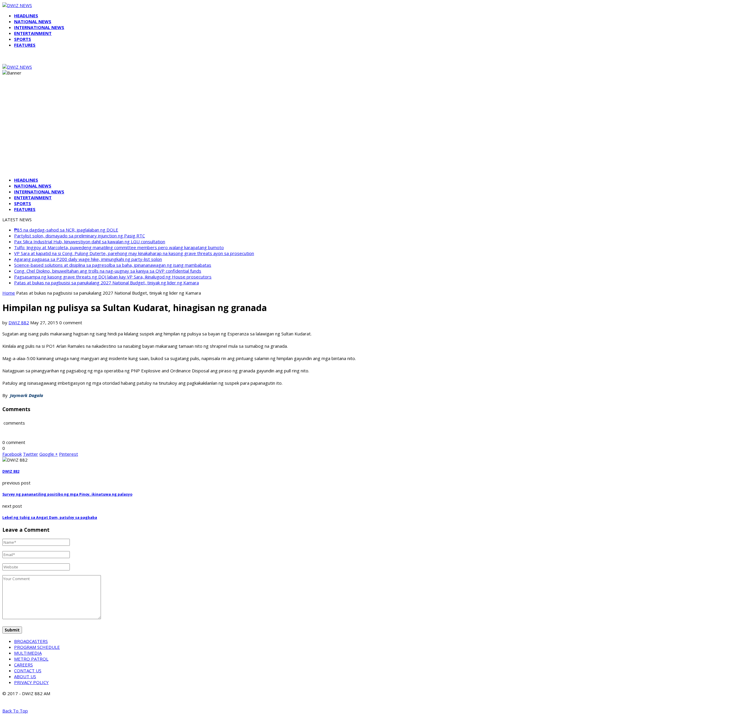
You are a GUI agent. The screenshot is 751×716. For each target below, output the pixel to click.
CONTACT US (27, 670)
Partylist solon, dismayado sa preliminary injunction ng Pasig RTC (79, 236)
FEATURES (24, 45)
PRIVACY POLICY (31, 682)
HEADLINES (26, 15)
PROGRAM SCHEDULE (37, 647)
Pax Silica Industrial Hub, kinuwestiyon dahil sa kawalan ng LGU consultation (89, 241)
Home (8, 293)
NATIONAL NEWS (32, 21)
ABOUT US (25, 676)
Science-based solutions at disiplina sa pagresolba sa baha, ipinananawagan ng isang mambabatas (112, 265)
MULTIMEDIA (28, 653)
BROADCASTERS (31, 641)
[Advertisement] (375, 131)
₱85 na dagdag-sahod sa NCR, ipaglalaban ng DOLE (66, 230)
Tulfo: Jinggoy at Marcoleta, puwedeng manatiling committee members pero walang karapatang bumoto (119, 247)
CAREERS (23, 665)
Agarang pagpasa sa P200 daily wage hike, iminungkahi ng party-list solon (88, 259)
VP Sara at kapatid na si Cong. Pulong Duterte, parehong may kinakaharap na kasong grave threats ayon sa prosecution (134, 253)
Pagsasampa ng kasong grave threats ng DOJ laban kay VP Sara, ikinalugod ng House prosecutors (113, 277)
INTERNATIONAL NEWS (39, 27)
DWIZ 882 (19, 322)
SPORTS (22, 39)
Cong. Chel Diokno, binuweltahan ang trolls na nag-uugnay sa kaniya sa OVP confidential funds (107, 271)
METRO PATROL (31, 659)
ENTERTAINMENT (33, 33)
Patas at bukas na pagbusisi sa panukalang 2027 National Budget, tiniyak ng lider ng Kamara (106, 283)
